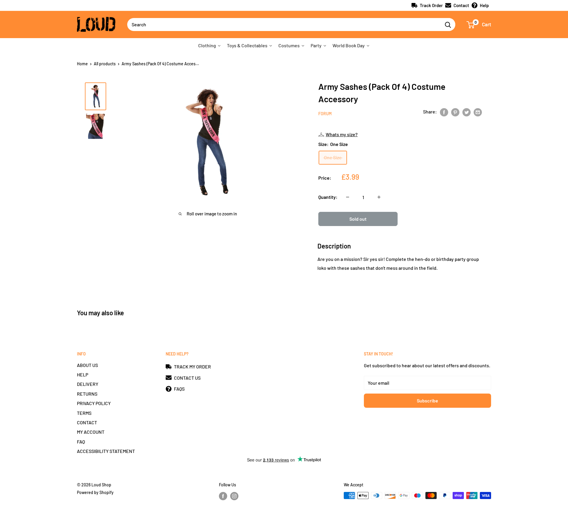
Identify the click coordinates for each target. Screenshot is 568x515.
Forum (325, 113)
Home (82, 63)
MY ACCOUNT (90, 432)
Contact (461, 5)
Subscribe (427, 400)
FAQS (179, 388)
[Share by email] (478, 111)
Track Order (431, 5)
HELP (82, 374)
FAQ (81, 441)
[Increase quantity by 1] (379, 197)
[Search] (447, 24)
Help (484, 5)
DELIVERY (87, 384)
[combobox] (283, 24)
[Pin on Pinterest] (455, 111)
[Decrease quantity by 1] (347, 197)
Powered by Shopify (95, 492)
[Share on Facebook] (444, 111)
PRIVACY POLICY (94, 403)
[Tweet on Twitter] (466, 111)
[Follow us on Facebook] (223, 496)
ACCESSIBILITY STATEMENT (106, 451)
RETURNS (87, 394)
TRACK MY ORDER (192, 366)
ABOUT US (87, 365)
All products (105, 63)
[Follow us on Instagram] (234, 496)
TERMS (84, 413)
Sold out (358, 219)
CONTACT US (187, 378)
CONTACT (87, 422)
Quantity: (328, 197)
